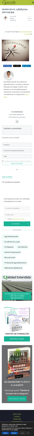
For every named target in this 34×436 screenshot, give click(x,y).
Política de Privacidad (18, 219)
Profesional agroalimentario (15, 263)
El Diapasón (9, 247)
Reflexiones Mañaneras (13, 268)
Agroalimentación (11, 236)
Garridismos (22, 247)
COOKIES (17, 416)
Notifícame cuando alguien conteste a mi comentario (18, 161)
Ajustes (22, 433)
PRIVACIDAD (17, 419)
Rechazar (14, 433)
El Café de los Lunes (12, 242)
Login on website (7, 176)
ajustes (16, 430)
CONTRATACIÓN (17, 421)
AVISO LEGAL (17, 414)
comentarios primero (17, 117)
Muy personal (9, 257)
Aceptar (5, 433)
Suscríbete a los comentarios (12, 182)
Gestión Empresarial (12, 252)
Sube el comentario (17, 163)
